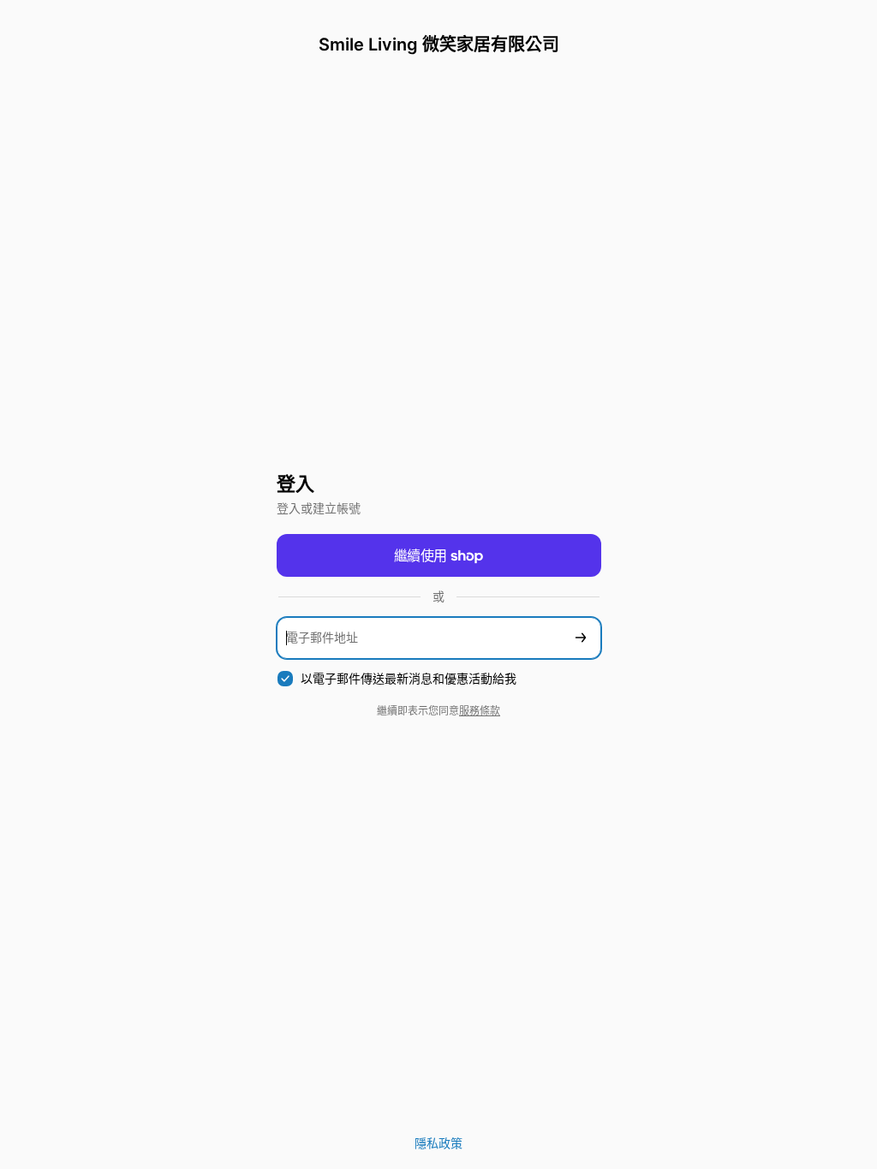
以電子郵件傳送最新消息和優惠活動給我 (408, 678)
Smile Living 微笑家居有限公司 (439, 44)
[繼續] (580, 638)
